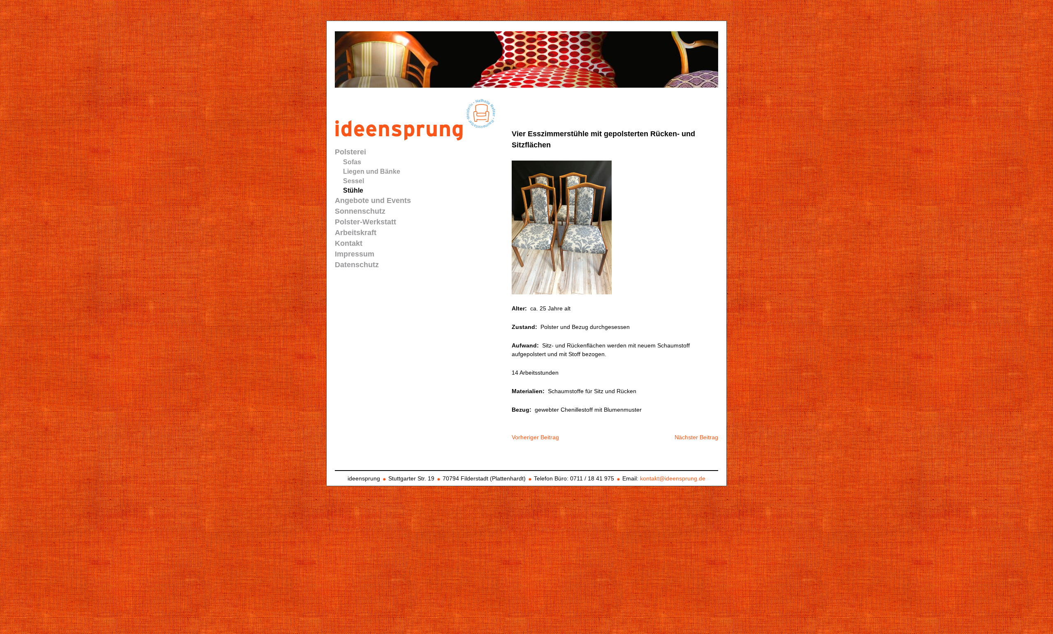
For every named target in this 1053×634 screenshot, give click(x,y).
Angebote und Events (373, 200)
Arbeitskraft (355, 232)
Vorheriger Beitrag (535, 437)
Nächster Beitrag (696, 437)
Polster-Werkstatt (365, 222)
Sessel (353, 180)
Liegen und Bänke (371, 171)
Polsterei (350, 152)
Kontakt (348, 243)
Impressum (354, 254)
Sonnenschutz (360, 211)
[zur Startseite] (418, 138)
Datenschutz (357, 265)
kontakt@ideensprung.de (672, 478)
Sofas (352, 161)
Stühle (353, 190)
